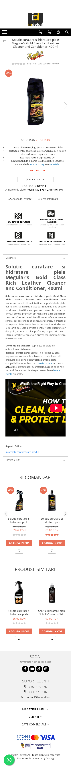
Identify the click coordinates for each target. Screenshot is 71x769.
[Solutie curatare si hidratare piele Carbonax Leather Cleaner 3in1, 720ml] (19, 592)
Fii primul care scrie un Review (43, 63)
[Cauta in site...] (67, 32)
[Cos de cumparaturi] (58, 32)
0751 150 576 (37, 687)
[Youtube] (32, 669)
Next (65, 105)
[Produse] (5, 33)
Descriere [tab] (11, 257)
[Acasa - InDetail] (35, 19)
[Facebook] (25, 669)
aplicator (10, 366)
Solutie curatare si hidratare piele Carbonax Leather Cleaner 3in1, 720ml (19, 612)
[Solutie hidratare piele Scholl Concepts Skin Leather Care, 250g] (51, 592)
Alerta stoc (37, 179)
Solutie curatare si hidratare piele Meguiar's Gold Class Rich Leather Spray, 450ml (19, 520)
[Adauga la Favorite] (19, 551)
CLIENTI (34, 717)
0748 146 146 (37, 692)
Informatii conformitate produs (22, 452)
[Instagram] (46, 669)
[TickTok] (39, 669)
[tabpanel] (35, 101)
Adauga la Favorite (21, 199)
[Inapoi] (2, 40)
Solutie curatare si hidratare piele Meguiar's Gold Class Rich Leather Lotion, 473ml (52, 520)
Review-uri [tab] (13, 459)
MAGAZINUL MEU (34, 709)
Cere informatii (49, 199)
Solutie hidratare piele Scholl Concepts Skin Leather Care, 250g (52, 612)
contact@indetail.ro (37, 697)
